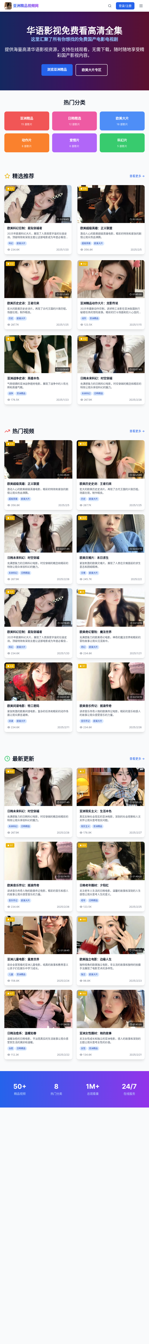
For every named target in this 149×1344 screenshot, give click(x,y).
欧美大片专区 (91, 70)
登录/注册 (125, 6)
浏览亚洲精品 (57, 69)
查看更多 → (137, 176)
